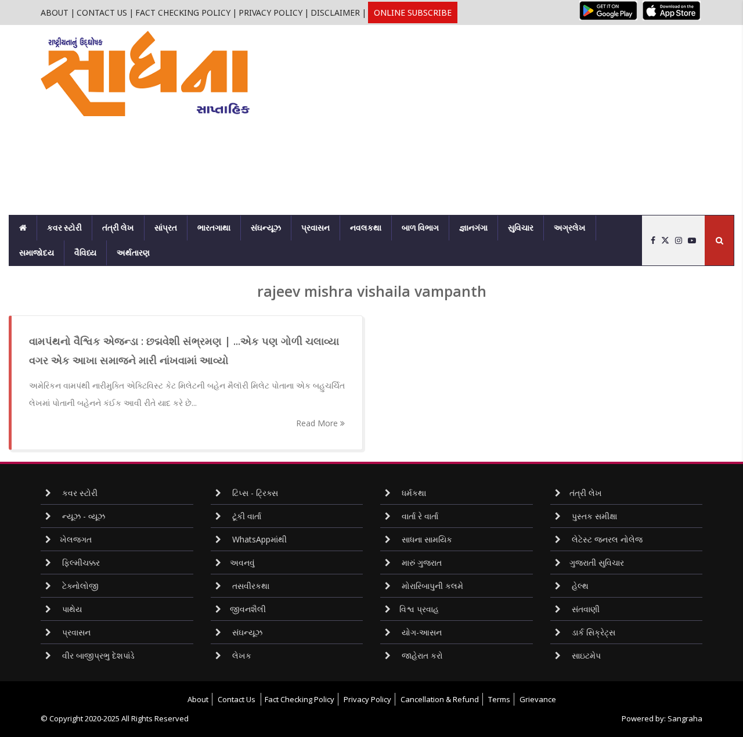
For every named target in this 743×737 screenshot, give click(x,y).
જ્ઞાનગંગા (473, 227)
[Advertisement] (505, 106)
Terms (499, 699)
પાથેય (71, 608)
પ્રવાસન (315, 227)
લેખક (240, 655)
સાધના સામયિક (425, 539)
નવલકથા (365, 227)
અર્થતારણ (133, 252)
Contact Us (102, 12)
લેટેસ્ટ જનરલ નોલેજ (606, 539)
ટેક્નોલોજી (79, 585)
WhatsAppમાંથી (258, 539)
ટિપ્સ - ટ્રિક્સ (254, 492)
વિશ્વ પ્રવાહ (419, 608)
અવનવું (242, 562)
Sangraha (685, 718)
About (54, 12)
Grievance (538, 699)
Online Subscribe (413, 12)
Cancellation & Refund (440, 699)
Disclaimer (335, 12)
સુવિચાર (520, 227)
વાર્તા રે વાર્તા (418, 516)
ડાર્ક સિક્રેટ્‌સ (592, 632)
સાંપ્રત (165, 227)
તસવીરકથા (249, 585)
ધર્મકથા (412, 492)
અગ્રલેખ (570, 227)
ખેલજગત (76, 539)
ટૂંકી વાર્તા (245, 516)
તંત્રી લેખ (118, 227)
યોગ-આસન (420, 632)
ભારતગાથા (213, 227)
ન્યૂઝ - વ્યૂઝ (82, 516)
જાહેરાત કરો (421, 655)
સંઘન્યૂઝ (266, 227)
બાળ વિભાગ (420, 227)
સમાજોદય (36, 252)
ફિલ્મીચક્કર (80, 562)
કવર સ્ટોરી (64, 227)
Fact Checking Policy (182, 12)
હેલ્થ (579, 585)
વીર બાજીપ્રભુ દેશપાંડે (97, 655)
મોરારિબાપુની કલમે (431, 585)
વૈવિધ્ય (85, 252)
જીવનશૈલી (248, 608)
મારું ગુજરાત (420, 562)
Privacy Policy (270, 12)
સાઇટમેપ (585, 655)
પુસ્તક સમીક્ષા (593, 516)
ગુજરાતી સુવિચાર (596, 562)
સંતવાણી (584, 608)
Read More (318, 423)
